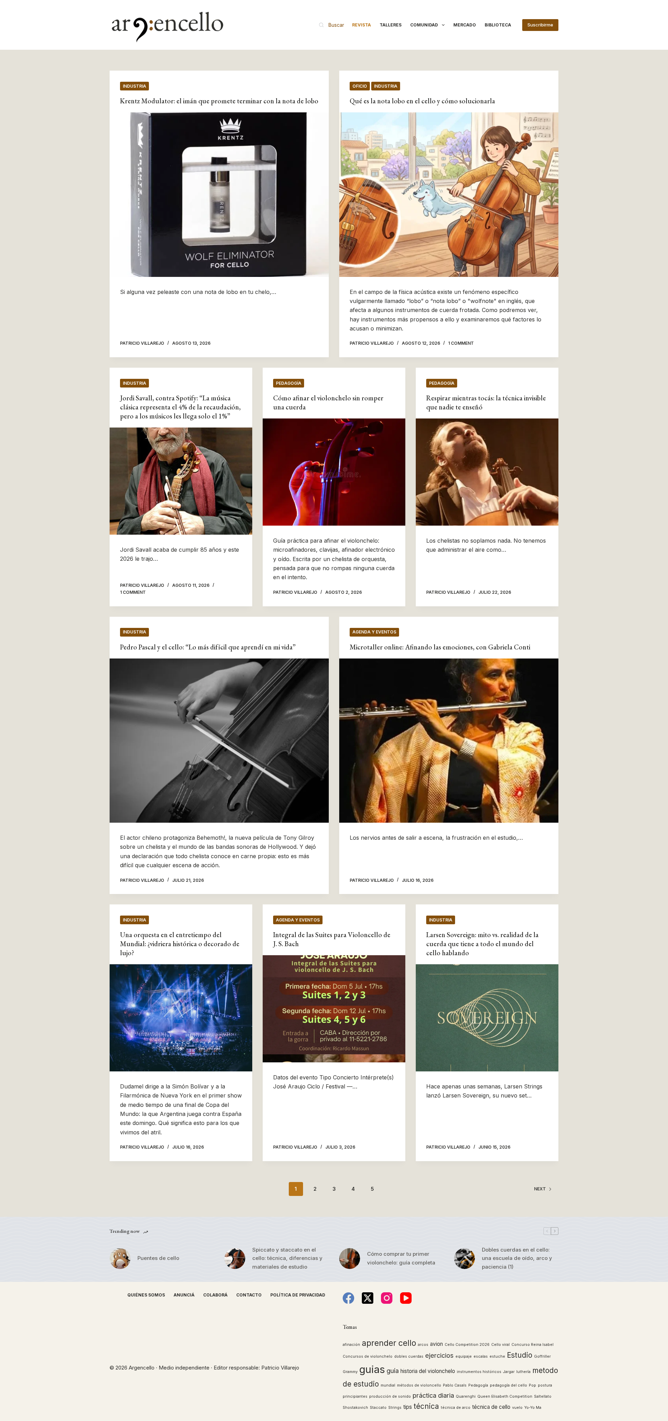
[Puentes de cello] (120, 1258)
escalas (481, 1356)
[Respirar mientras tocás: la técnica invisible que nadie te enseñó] (487, 472)
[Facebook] (348, 1298)
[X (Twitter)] (367, 1298)
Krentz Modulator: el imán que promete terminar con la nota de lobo (219, 100)
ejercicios (439, 1355)
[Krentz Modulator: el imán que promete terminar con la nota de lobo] (219, 194)
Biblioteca (498, 24)
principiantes (355, 1396)
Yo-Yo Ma (532, 1407)
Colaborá (215, 1295)
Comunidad (424, 24)
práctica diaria (433, 1395)
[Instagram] (386, 1298)
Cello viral (500, 1344)
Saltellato (542, 1396)
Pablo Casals (455, 1385)
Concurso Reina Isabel (532, 1344)
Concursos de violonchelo (367, 1356)
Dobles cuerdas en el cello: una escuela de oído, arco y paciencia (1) (517, 1258)
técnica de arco (455, 1407)
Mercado (464, 24)
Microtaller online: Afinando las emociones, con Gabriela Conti (440, 647)
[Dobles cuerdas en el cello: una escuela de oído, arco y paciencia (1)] (464, 1258)
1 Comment (461, 343)
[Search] (331, 25)
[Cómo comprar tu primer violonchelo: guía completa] (349, 1258)
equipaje (463, 1356)
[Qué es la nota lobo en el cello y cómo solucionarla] (448, 194)
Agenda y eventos (374, 631)
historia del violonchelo (427, 1371)
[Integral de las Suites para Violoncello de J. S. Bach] (334, 1008)
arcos (423, 1344)
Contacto (249, 1295)
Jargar (509, 1372)
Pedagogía (288, 383)
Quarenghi (466, 1396)
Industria (134, 86)
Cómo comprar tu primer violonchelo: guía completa (401, 1258)
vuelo (517, 1407)
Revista (361, 24)
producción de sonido (390, 1396)
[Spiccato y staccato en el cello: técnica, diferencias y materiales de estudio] (234, 1258)
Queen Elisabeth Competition (504, 1396)
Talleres (390, 24)
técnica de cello (491, 1407)
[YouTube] (406, 1298)
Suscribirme (540, 24)
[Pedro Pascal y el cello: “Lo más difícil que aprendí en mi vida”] (219, 740)
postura (545, 1385)
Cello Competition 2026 (467, 1344)
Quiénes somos (146, 1295)
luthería (523, 1372)
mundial (388, 1385)
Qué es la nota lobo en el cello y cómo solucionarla (422, 100)
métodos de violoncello (419, 1385)
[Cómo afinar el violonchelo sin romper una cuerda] (334, 472)
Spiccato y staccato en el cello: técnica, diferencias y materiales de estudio (287, 1258)
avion (436, 1344)
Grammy (350, 1372)
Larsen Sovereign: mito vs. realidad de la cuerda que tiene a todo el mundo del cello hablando (482, 943)
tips (407, 1407)
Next (540, 1188)
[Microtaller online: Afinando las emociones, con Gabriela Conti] (448, 740)
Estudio (519, 1355)
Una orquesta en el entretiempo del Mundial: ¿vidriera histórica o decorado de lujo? (179, 943)
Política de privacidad (297, 1295)
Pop (532, 1385)
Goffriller (542, 1356)
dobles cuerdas (408, 1356)
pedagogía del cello (508, 1385)
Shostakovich (355, 1407)
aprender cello (389, 1343)
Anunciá (184, 1295)
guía (393, 1370)
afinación (351, 1344)
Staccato (378, 1407)
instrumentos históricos (479, 1372)
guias (372, 1369)
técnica (426, 1406)
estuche (497, 1356)
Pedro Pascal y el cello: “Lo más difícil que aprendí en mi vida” (208, 647)
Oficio (359, 86)
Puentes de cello (158, 1258)
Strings (394, 1407)
